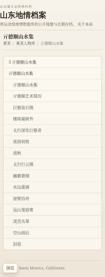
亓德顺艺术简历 (27, 96)
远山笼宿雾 (23, 210)
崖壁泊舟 (21, 198)
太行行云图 (23, 164)
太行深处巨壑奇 (27, 130)
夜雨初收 (21, 141)
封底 (17, 244)
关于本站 (85, 24)
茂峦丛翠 (21, 221)
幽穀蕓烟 (21, 176)
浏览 (10, 268)
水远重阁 (21, 187)
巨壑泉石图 (23, 107)
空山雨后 (21, 233)
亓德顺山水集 (25, 85)
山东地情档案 (23, 15)
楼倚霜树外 (23, 119)
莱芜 (7, 43)
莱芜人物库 (25, 43)
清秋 (17, 153)
